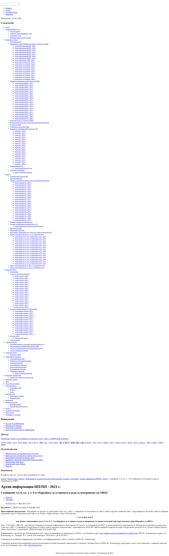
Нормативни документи (17, 396)
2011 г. (149, 443)
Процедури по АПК (16, 228)
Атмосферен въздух (11, 342)
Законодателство (10, 394)
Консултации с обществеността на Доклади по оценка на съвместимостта (31, 232)
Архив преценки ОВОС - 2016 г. (24, 102)
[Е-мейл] (9, 500)
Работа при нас (10, 413)
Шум (7, 381)
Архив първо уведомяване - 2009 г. (25, 79)
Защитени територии (16, 178)
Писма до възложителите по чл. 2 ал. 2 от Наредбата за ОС (27, 234)
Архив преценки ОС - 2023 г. (23, 187)
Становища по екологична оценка (19, 127)
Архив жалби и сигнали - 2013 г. (24, 328)
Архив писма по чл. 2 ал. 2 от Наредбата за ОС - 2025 (30, 236)
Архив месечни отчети (21, 338)
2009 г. (161, 443)
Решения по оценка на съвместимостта (21, 222)
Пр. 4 (36, 443)
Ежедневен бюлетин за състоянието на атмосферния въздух (27, 344)
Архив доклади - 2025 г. (22, 276)
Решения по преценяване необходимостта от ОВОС (25, 81)
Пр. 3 (15, 443)
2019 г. (89, 443)
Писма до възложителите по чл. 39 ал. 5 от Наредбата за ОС (27, 265)
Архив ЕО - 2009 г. (20, 164)
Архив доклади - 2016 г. (22, 294)
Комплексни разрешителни (13, 375)
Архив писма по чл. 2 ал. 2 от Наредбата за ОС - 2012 (30, 263)
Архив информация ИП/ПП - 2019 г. (25, 58)
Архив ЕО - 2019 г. (20, 143)
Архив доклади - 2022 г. (22, 282)
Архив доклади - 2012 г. (22, 303)
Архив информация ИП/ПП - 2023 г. (25, 50)
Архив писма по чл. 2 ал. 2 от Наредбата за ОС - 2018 (30, 251)
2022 (41, 443)
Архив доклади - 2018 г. (22, 290)
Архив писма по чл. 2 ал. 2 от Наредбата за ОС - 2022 (30, 243)
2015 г (124, 443)
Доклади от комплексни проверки (20, 274)
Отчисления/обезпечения (17, 359)
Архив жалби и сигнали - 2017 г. (24, 319)
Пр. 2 (46, 443)
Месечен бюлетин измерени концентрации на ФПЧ (24, 346)
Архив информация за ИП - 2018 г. (25, 60)
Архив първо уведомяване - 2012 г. (25, 75)
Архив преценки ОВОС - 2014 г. (24, 106)
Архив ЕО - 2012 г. (20, 158)
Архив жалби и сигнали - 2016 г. (24, 321)
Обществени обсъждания (17, 230)
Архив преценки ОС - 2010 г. (23, 214)
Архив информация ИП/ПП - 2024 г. (25, 48)
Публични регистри (15, 42)
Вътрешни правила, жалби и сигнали (20, 38)
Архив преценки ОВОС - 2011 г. (24, 112)
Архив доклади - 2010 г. (22, 307)
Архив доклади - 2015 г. (22, 297)
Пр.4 (20, 443)
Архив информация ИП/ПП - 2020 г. (25, 56)
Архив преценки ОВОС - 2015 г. (24, 104)
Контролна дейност (11, 270)
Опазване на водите (11, 352)
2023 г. (25, 443)
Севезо (12, 392)
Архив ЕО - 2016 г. (20, 149)
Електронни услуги (15, 35)
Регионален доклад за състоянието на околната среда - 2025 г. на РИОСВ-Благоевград (35, 439)
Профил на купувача (11, 402)
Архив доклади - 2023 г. (22, 280)
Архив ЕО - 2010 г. (20, 162)
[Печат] (9, 498)
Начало (8, 27)
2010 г (154, 443)
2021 (56, 443)
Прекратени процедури (16, 166)
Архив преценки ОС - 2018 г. (23, 197)
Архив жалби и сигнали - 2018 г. (24, 317)
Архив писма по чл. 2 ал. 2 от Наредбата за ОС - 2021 (30, 245)
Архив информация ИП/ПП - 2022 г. (25, 52)
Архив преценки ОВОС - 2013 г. (24, 108)
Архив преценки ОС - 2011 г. (23, 212)
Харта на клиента (15, 31)
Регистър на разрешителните (18, 367)
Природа (8, 174)
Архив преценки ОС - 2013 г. (23, 207)
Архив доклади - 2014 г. (22, 299)
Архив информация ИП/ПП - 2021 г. (25, 54)
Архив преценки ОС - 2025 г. (23, 183)
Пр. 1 (62, 443)
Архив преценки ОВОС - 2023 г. (24, 87)
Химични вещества (11, 386)
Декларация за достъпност (13, 415)
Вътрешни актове (15, 398)
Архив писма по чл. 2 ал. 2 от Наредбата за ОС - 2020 (30, 247)
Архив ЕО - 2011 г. (20, 160)
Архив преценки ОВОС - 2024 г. (24, 85)
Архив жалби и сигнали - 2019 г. (24, 315)
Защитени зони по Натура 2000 (19, 176)
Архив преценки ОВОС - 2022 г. (24, 89)
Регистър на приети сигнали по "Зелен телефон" (23, 309)
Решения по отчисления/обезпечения (20, 361)
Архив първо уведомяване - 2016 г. (25, 64)
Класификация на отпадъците (18, 365)
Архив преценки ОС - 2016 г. (23, 201)
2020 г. (73, 443)
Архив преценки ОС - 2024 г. (23, 185)
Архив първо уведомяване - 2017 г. (25, 62)
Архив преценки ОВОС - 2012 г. (24, 110)
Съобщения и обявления (17, 170)
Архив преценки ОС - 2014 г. (23, 205)
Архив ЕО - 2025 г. (20, 131)
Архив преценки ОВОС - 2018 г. (24, 98)
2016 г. (118, 443)
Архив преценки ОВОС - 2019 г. (24, 96)
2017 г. (112, 443)
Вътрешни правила (15, 404)
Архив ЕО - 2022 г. (20, 137)
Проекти (8, 408)
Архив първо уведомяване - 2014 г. (25, 69)
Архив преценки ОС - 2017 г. (23, 199)
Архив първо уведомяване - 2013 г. (25, 71)
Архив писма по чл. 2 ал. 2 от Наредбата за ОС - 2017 (30, 253)
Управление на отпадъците (13, 357)
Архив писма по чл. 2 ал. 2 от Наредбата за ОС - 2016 (30, 255)
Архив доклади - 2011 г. (22, 305)
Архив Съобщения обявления (23, 172)
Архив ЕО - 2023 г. (20, 135)
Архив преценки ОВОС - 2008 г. (24, 118)
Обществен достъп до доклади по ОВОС (22, 120)
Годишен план (14, 272)
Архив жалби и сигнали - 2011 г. (24, 332)
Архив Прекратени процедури (23, 168)
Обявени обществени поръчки (18, 406)
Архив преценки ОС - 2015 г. (23, 203)
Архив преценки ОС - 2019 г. (23, 195)
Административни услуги (13, 29)
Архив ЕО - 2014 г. (20, 154)
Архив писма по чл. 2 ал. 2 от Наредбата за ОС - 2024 (30, 239)
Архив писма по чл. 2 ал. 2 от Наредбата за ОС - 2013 (30, 261)
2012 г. (142, 443)
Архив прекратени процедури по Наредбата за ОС (29, 226)
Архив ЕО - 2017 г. (20, 147)
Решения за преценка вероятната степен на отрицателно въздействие (29, 180)
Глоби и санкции (15, 340)
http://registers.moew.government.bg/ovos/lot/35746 (119, 533)
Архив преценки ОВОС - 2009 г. (24, 116)
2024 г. (9, 443)
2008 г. (3, 445)
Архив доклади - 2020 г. (22, 286)
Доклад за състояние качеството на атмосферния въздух (26, 348)
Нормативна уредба (15, 388)
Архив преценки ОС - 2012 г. (23, 209)
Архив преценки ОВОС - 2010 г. (24, 114)
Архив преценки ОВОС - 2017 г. (24, 100)
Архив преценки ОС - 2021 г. (23, 191)
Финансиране (9, 400)
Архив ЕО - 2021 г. (20, 139)
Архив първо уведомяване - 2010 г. (25, 77)
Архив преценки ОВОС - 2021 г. (24, 91)
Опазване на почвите (11, 379)
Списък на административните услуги (21, 33)
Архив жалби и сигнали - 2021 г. (24, 311)
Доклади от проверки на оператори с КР (21, 377)
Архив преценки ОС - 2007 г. (23, 220)
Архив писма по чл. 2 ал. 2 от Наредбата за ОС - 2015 (30, 257)
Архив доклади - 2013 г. (22, 301)
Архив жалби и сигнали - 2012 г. (24, 330)
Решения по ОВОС (15, 125)
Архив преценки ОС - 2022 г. (23, 189)
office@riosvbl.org (34, 545)
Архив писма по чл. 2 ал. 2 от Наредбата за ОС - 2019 (30, 249)
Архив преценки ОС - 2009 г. (23, 216)
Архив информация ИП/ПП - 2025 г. (25, 46)
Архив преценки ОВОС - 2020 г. (24, 93)
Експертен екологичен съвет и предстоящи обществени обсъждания (29, 122)
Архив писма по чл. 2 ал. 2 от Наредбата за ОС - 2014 (30, 259)
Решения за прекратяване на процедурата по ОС (24, 224)
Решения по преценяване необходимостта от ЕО (24, 129)
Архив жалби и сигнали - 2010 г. (24, 334)
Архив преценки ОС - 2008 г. (23, 218)
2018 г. (106, 443)
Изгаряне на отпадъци (16, 363)
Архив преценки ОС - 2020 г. (23, 193)
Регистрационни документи (18, 369)
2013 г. (136, 443)
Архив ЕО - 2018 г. (20, 145)
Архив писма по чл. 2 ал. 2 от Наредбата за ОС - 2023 (30, 241)
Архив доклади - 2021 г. (22, 284)
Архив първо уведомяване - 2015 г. (25, 67)
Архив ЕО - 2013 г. (20, 156)
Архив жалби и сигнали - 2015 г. (24, 323)
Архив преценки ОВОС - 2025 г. (24, 83)
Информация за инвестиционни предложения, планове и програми (29, 44)
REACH (12, 390)
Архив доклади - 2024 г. (22, 278)
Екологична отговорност (13, 384)
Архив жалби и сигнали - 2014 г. (24, 326)
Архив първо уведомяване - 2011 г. (25, 73)
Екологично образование (13, 410)
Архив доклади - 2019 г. (22, 288)
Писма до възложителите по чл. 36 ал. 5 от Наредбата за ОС (27, 268)
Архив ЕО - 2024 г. (20, 133)
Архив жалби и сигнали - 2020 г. (24, 313)
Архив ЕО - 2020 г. (20, 141)
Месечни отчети (14, 336)
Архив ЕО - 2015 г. (20, 151)
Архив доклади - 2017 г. (22, 292)
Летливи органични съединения (19, 350)
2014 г (130, 443)
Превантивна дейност (12, 40)
